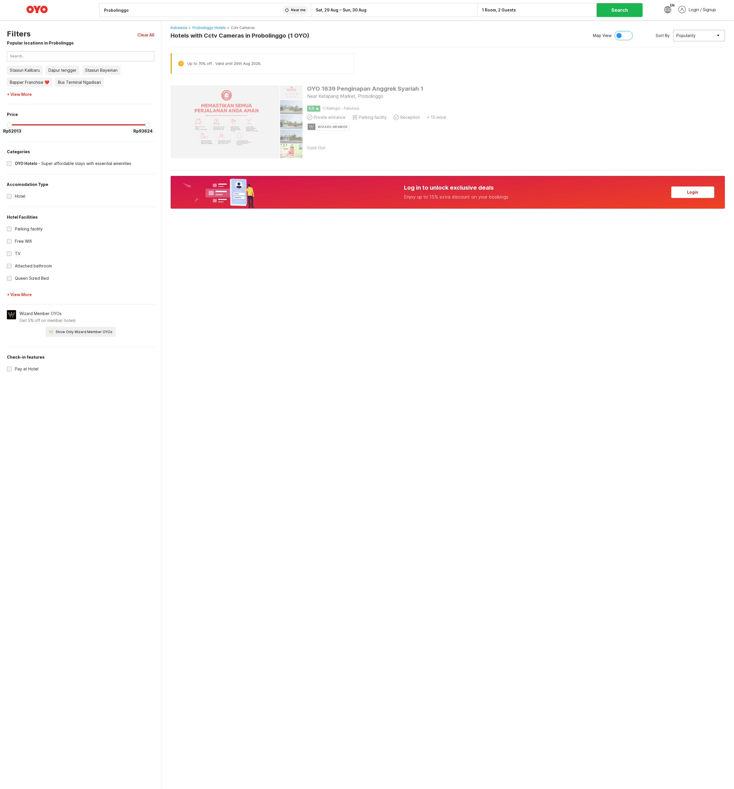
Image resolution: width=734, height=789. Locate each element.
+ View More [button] (19, 94)
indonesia (179, 28)
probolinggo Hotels (209, 28)
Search (619, 10)
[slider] (9, 125)
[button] (145, 35)
